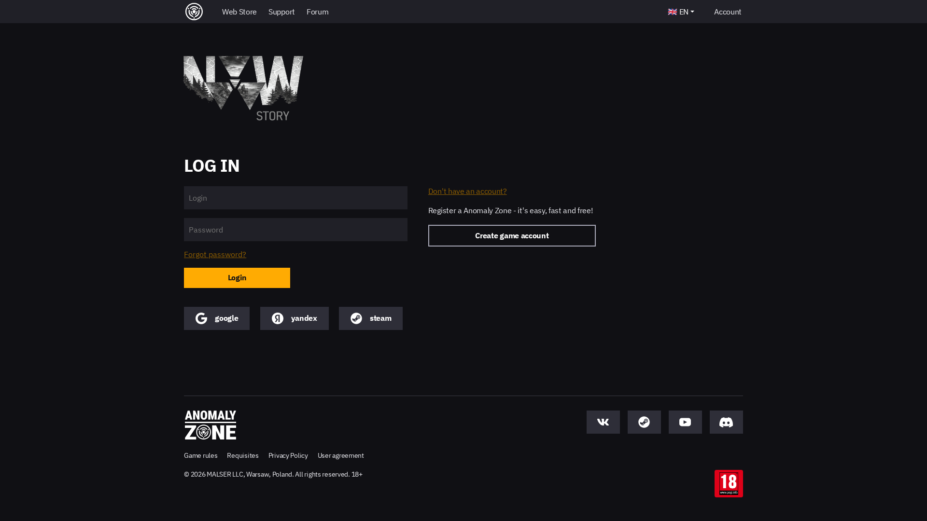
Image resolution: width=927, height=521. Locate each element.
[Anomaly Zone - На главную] (210, 425)
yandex (304, 318)
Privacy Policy (288, 455)
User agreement (341, 455)
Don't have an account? (467, 191)
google (226, 318)
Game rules (200, 455)
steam (380, 318)
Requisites (242, 455)
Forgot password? (215, 254)
